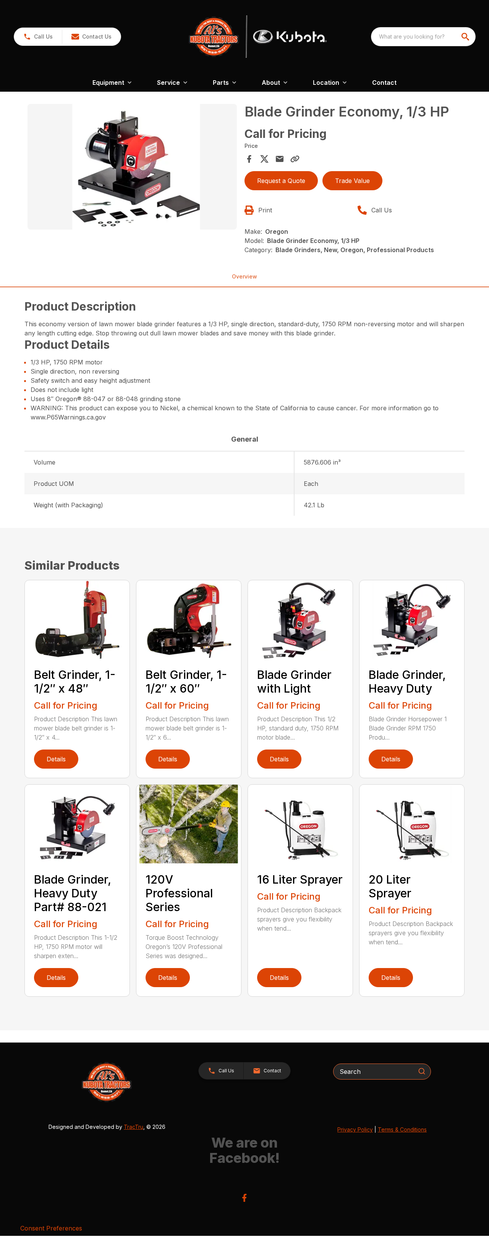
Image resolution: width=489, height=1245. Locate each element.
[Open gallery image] (132, 167)
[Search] (422, 1071)
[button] (38, 37)
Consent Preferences (51, 1228)
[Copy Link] (295, 159)
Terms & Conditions (402, 1129)
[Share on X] (264, 159)
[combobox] (423, 37)
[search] (466, 36)
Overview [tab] (244, 276)
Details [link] (56, 759)
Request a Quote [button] (281, 181)
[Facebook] (244, 1198)
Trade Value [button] (352, 181)
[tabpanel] (132, 168)
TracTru (133, 1127)
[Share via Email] (279, 159)
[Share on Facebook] (249, 159)
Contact (384, 82)
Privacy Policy (355, 1129)
